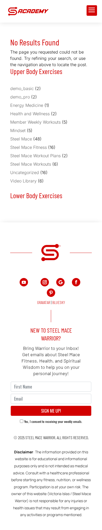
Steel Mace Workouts (30, 164)
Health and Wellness (30, 113)
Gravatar (43, 302)
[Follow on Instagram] (45, 282)
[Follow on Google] (60, 282)
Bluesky (58, 302)
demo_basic (22, 88)
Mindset (18, 130)
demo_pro (20, 96)
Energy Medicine (26, 105)
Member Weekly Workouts (35, 122)
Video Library (23, 180)
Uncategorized (24, 172)
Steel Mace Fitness (28, 147)
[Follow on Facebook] (76, 282)
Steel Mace (21, 138)
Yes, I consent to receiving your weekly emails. (53, 421)
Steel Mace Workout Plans (35, 155)
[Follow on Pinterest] (51, 292)
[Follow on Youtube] (24, 282)
